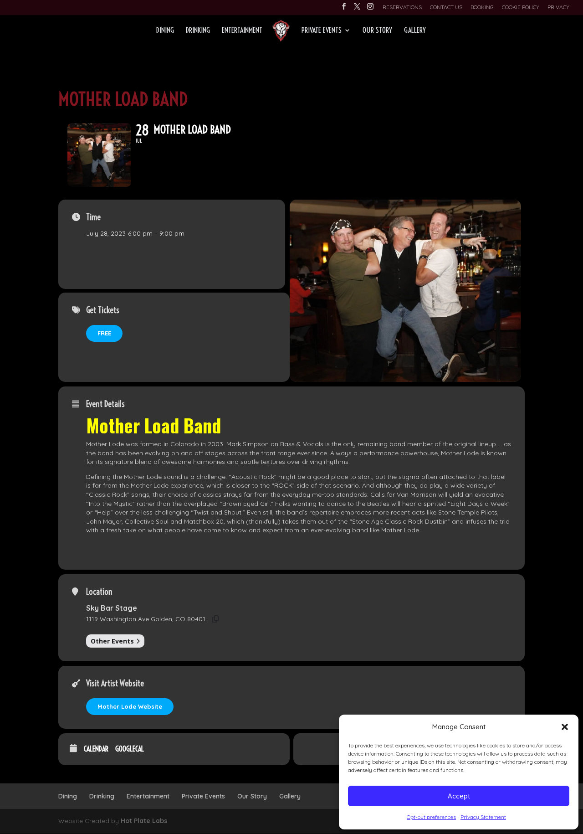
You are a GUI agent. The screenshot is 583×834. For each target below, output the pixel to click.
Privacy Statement (483, 816)
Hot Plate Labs (144, 821)
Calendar (96, 749)
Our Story (377, 31)
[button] (564, 726)
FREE (104, 333)
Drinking (198, 31)
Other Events (112, 641)
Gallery (415, 31)
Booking (482, 7)
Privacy (558, 7)
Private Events (322, 31)
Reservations (402, 7)
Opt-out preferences (431, 816)
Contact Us (446, 7)
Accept (459, 796)
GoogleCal (129, 749)
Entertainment (242, 31)
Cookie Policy (520, 7)
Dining (165, 31)
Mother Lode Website (129, 706)
